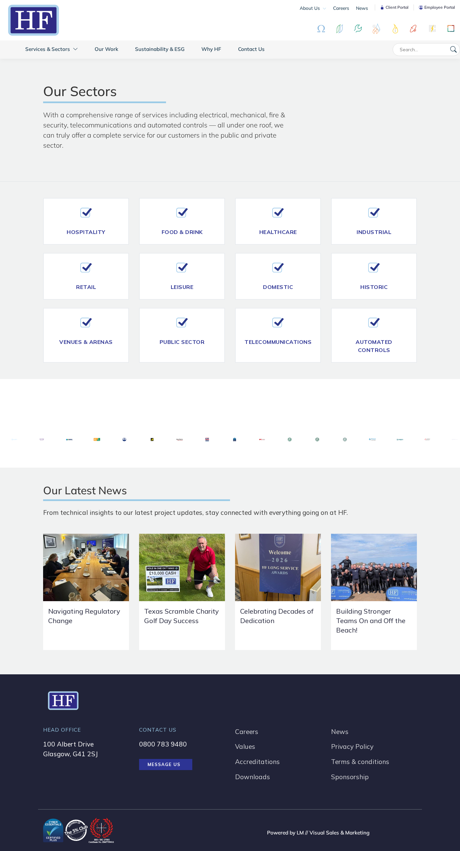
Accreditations (257, 762)
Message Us (163, 764)
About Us (310, 8)
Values (245, 746)
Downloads (252, 777)
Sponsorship (350, 777)
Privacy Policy (352, 746)
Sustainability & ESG (160, 49)
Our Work (106, 49)
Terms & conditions (360, 762)
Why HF (211, 49)
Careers (341, 8)
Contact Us (251, 49)
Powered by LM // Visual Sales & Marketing (318, 832)
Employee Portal (439, 7)
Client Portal (397, 7)
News (362, 8)
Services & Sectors (48, 49)
